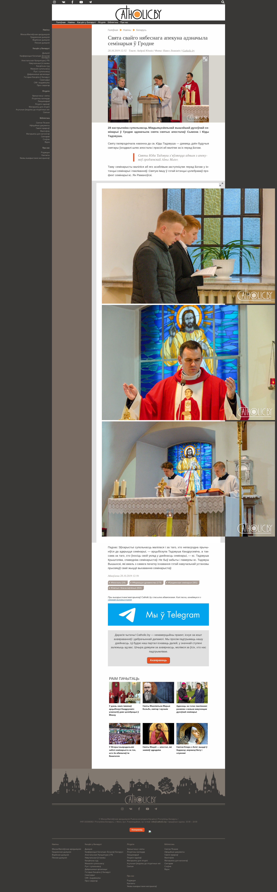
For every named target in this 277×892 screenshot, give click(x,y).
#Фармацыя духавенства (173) (146, 582)
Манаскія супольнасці (40, 69)
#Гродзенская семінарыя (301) (182, 582)
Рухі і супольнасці (42, 71)
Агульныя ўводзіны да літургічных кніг (33, 110)
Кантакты (46, 155)
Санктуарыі (45, 80)
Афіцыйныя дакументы (40, 125)
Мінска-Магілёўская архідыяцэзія (35, 34)
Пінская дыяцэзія (42, 43)
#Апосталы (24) (118, 582)
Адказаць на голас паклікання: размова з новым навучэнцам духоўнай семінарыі (191, 709)
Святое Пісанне (43, 123)
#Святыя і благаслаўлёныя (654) (126, 588)
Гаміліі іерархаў (43, 128)
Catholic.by (189, 50)
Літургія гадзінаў (42, 104)
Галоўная (60, 22)
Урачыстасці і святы (41, 96)
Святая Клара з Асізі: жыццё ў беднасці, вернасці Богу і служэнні (191, 750)
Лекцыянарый (44, 101)
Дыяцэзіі (46, 53)
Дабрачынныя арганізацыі (38, 74)
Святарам (45, 137)
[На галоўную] (138, 12)
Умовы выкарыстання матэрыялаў (35, 158)
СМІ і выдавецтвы (42, 83)
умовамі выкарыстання (120, 599)
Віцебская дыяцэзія (41, 40)
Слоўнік (46, 139)
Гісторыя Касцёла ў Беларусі (37, 77)
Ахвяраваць (158, 660)
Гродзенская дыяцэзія (40, 37)
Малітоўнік (45, 131)
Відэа (47, 142)
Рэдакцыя (45, 152)
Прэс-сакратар (43, 85)
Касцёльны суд (43, 66)
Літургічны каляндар (41, 98)
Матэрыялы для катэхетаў (38, 134)
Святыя (46, 112)
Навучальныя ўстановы (39, 63)
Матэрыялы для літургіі (39, 107)
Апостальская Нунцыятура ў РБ (35, 60)
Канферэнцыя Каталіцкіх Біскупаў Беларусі (35, 57)
